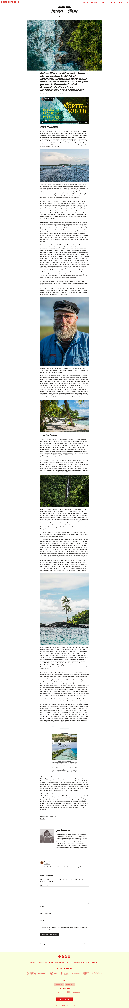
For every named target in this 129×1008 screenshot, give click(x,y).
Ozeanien (68, 6)
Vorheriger (43, 944)
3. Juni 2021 (47, 864)
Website (43, 920)
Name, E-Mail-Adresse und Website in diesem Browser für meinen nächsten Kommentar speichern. (64, 929)
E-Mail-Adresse (46, 913)
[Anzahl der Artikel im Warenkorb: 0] (127, 2)
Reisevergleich (48, 862)
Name (42, 906)
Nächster (86, 944)
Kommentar (45, 885)
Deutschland (61, 6)
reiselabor (59, 851)
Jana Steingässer (66, 17)
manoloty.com (74, 790)
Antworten (47, 870)
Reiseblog (42, 818)
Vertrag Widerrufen (64, 999)
